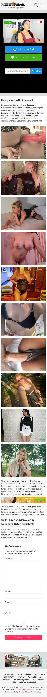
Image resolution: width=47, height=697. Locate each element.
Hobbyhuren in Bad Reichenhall (23, 682)
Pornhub (22, 689)
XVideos (28, 692)
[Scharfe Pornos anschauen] (13, 5)
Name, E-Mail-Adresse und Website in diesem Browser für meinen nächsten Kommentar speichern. (23, 629)
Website (8, 613)
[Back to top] (42, 691)
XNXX (21, 692)
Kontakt (6, 680)
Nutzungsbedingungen (27, 674)
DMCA (21, 677)
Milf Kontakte (38, 680)
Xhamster (29, 689)
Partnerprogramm (21, 680)
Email (8, 602)
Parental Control (34, 677)
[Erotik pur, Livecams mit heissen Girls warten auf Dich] (23, 502)
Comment (9, 559)
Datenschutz (9, 674)
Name (8, 591)
